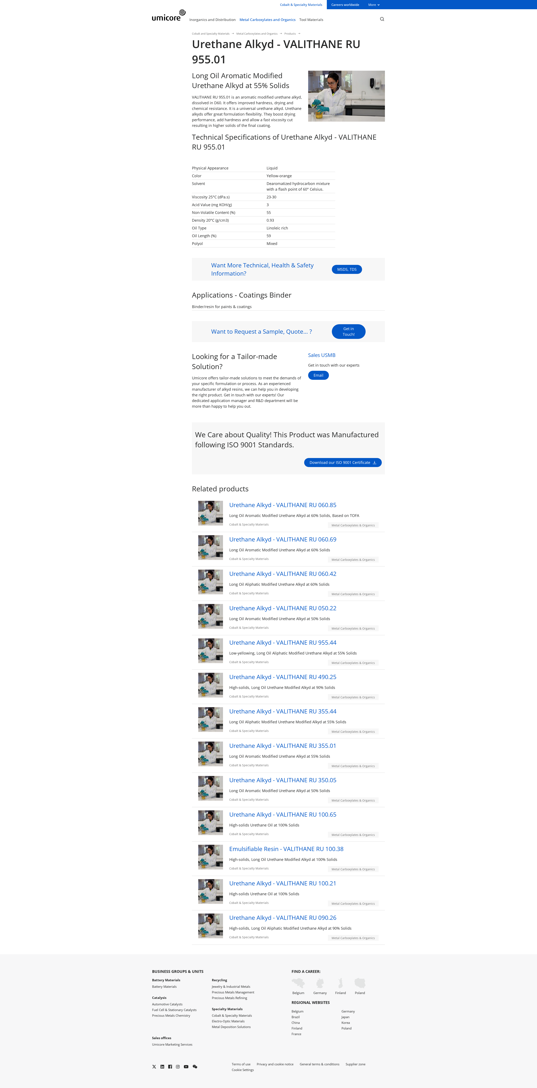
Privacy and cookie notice (275, 1064)
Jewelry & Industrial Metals (231, 986)
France (296, 1034)
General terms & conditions (319, 1064)
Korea (345, 1022)
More (372, 5)
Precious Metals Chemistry (171, 1015)
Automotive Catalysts (167, 1004)
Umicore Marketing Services (172, 1044)
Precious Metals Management (233, 992)
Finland (340, 993)
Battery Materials (164, 986)
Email (318, 375)
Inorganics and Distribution (212, 19)
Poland (360, 993)
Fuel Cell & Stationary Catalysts (174, 1010)
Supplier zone (355, 1064)
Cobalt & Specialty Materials (232, 1015)
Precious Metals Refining (229, 998)
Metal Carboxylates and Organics (268, 19)
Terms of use (241, 1064)
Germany (320, 993)
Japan (345, 1017)
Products (290, 33)
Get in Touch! (349, 331)
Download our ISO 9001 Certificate (340, 462)
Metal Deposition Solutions (231, 1027)
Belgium (298, 993)
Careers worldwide (345, 5)
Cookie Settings (243, 1070)
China (296, 1022)
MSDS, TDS (347, 269)
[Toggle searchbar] (382, 19)
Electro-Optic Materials (228, 1021)
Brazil (296, 1017)
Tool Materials (311, 19)
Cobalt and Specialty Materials (210, 33)
